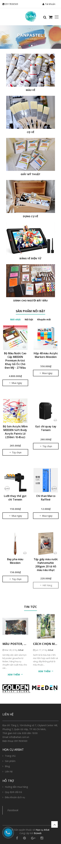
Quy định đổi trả (13, 792)
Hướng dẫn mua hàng (16, 786)
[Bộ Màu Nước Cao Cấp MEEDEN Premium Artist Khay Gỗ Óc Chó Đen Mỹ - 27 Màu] (15, 337)
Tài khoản (49, 4)
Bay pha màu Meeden (15, 561)
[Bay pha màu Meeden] (15, 543)
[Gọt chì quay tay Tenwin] (46, 411)
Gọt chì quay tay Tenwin (45, 428)
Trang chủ (10, 755)
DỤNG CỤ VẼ (30, 216)
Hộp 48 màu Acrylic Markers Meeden (46, 355)
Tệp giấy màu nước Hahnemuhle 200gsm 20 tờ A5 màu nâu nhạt (46, 564)
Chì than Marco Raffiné (45, 497)
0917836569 (11, 4)
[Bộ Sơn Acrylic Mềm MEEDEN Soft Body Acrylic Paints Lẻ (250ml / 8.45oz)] (15, 411)
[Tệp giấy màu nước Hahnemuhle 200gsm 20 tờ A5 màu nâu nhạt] (46, 543)
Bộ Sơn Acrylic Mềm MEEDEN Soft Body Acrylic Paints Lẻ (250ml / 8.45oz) (15, 432)
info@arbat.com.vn (19, 737)
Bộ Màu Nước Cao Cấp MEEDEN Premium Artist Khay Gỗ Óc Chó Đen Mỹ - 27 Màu (15, 360)
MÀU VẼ (30, 90)
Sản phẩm (10, 761)
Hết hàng (47, 585)
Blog (7, 766)
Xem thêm (14, 674)
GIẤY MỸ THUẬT (30, 174)
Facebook (12, 810)
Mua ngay (16, 382)
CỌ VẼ (30, 132)
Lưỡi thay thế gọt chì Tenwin (15, 497)
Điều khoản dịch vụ (15, 797)
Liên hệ (9, 771)
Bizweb (37, 833)
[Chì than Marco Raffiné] (46, 480)
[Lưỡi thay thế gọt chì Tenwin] (15, 480)
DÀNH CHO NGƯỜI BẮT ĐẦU (30, 300)
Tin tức (30, 607)
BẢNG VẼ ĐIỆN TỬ (30, 258)
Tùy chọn (16, 452)
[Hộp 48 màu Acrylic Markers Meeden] (46, 337)
